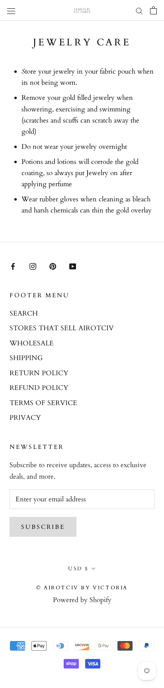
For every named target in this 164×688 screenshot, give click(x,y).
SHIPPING (26, 358)
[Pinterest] (52, 265)
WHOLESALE (32, 343)
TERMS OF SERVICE (43, 402)
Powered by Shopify (82, 599)
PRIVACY (25, 417)
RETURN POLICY (39, 373)
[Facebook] (13, 265)
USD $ (78, 568)
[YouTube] (72, 265)
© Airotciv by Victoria (82, 587)
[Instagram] (32, 265)
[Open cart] (153, 10)
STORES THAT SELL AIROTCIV (62, 328)
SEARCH (24, 313)
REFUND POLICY (39, 387)
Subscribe (43, 527)
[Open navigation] (11, 10)
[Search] (139, 10)
